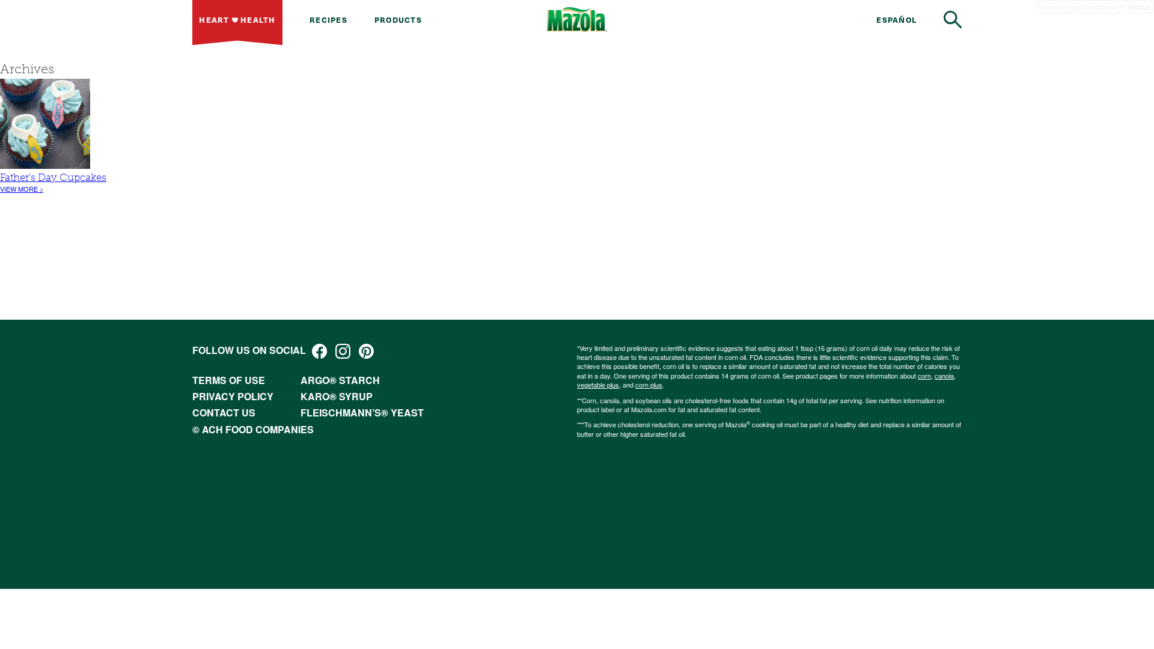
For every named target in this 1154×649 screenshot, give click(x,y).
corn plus (648, 384)
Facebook (319, 351)
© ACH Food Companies (253, 429)
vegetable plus (598, 384)
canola (944, 375)
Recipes (328, 19)
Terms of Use (228, 380)
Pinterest (366, 351)
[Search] (953, 19)
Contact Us (223, 412)
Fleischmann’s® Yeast (362, 412)
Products (398, 19)
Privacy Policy (232, 396)
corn (924, 375)
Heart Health (237, 19)
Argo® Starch (340, 380)
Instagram (342, 351)
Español (896, 19)
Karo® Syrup (337, 396)
